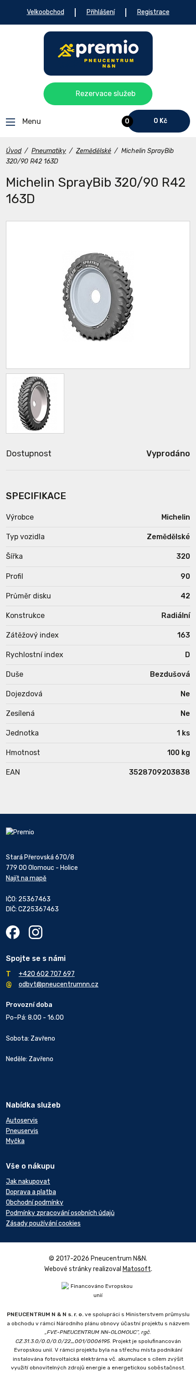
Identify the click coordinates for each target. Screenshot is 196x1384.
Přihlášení (101, 12)
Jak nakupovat (28, 1181)
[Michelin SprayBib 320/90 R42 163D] (98, 295)
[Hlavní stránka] (98, 53)
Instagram (35, 932)
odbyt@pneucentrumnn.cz (58, 984)
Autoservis (22, 1120)
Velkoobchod (45, 12)
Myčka (15, 1141)
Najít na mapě (26, 878)
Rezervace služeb (105, 93)
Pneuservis (22, 1131)
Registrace (153, 12)
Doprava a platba (31, 1192)
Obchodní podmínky (34, 1202)
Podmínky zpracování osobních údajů (60, 1213)
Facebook (13, 932)
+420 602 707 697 (47, 974)
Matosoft (137, 1269)
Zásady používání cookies (43, 1223)
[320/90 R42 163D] (35, 403)
